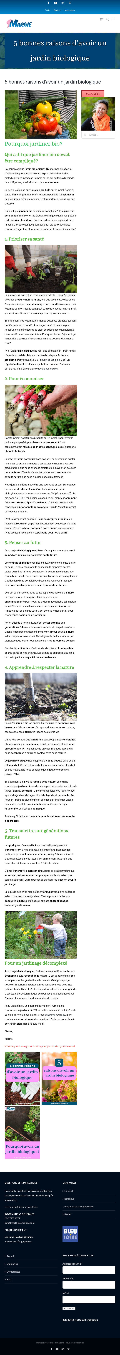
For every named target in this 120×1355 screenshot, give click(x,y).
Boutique (69, 1198)
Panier (67, 1214)
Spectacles (12, 1263)
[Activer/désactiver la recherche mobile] (107, 19)
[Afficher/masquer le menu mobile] (113, 19)
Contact (68, 1190)
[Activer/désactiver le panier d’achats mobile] (101, 19)
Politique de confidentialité (78, 1206)
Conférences (13, 1271)
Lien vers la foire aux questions (21, 1206)
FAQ (9, 1279)
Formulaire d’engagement (18, 1241)
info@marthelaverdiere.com (20, 1222)
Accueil (10, 1255)
